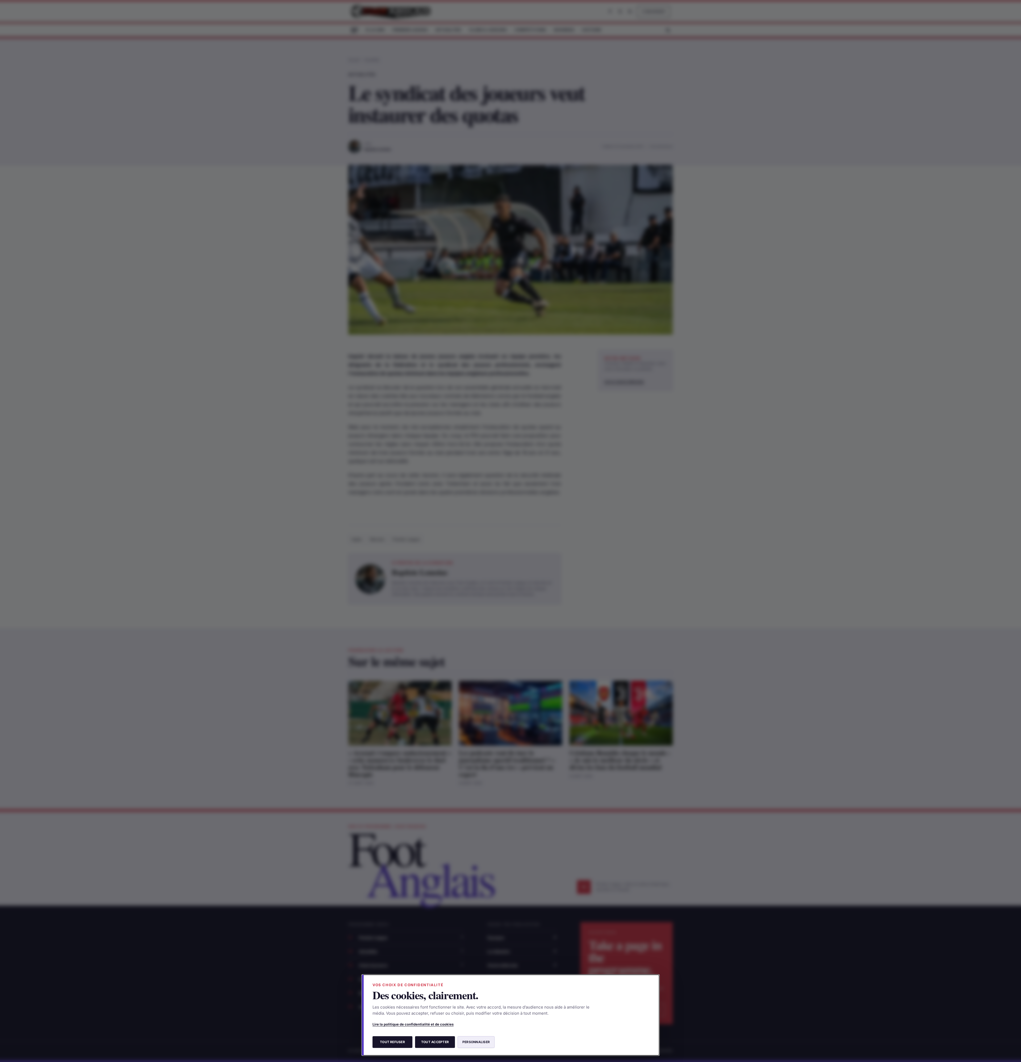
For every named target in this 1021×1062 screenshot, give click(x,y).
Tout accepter (435, 1042)
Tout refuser (392, 1042)
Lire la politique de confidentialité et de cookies (413, 1024)
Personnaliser (476, 1042)
